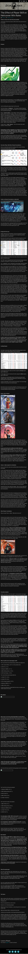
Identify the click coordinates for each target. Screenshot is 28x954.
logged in (7, 942)
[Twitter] (22, 1)
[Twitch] (20, 1)
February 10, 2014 (10, 17)
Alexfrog (3, 17)
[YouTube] (24, 1)
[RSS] (26, 1)
